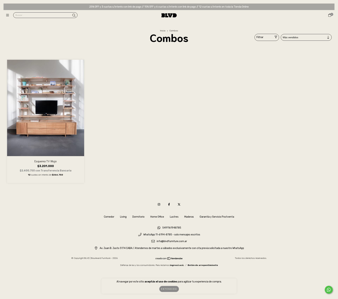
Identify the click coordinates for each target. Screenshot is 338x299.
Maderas (189, 216)
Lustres (174, 216)
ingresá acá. (177, 265)
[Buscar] (74, 15)
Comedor (109, 216)
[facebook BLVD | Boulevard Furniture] (169, 204)
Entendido (169, 289)
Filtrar (259, 37)
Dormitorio (138, 216)
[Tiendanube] (169, 259)
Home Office (157, 216)
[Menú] (8, 15)
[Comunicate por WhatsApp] (329, 290)
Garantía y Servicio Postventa (217, 216)
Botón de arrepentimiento (203, 265)
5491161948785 (171, 227)
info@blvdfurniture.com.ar (172, 241)
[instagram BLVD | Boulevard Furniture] (159, 204)
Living (123, 216)
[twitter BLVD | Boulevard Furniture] (179, 204)
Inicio (162, 30)
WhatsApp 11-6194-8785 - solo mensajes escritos (171, 234)
